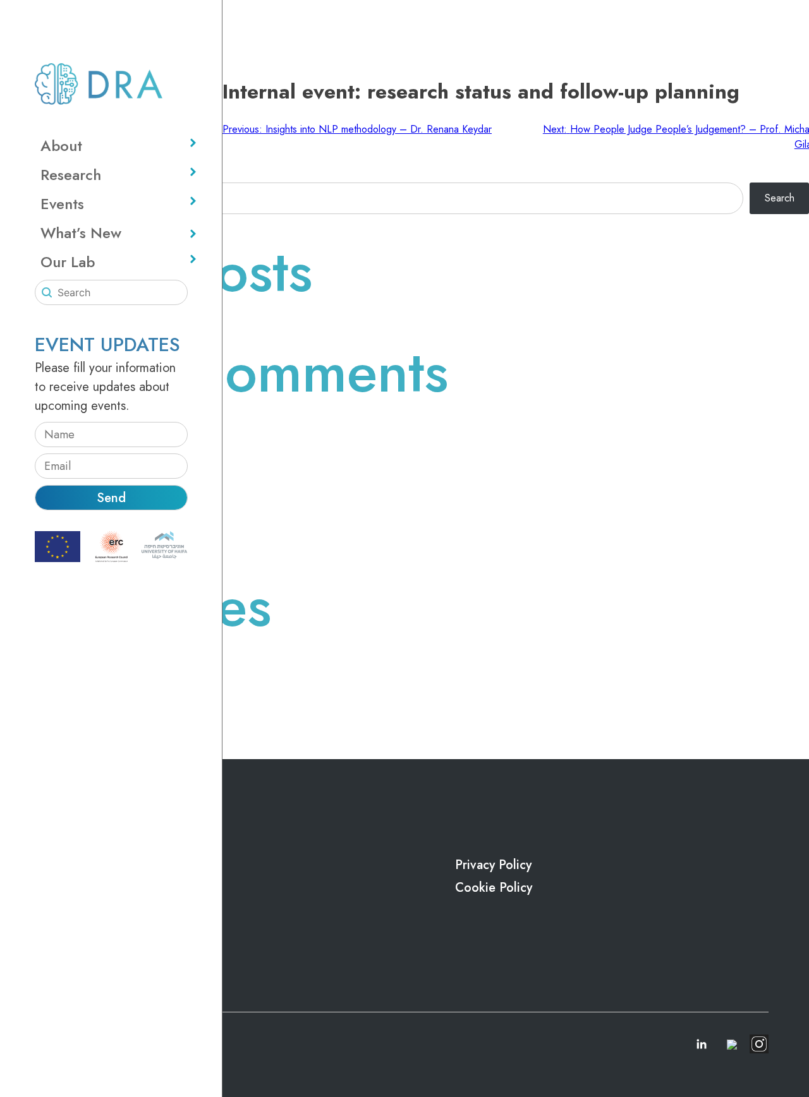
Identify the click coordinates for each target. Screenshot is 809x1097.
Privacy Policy (493, 865)
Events (62, 204)
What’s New (80, 233)
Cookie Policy (493, 887)
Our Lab (67, 262)
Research (70, 175)
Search (779, 198)
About (61, 146)
